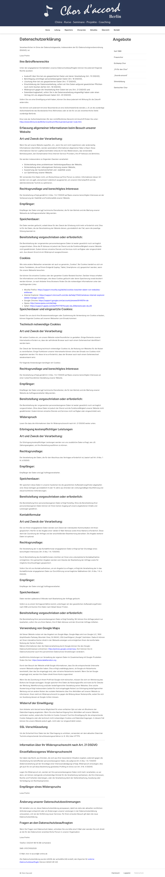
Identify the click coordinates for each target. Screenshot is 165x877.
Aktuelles (93, 30)
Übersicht (105, 30)
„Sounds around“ (120, 75)
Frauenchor (118, 57)
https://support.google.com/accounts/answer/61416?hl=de (63, 300)
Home (47, 30)
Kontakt (117, 30)
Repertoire (69, 30)
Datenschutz (139, 873)
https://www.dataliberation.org (44, 660)
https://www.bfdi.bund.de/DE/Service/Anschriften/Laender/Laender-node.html (50, 122)
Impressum (116, 873)
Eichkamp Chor (120, 63)
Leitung (57, 30)
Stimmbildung (119, 81)
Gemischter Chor (121, 87)
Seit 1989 (117, 51)
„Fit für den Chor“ (121, 69)
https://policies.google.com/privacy (62, 649)
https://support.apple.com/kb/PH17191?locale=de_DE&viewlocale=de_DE (61, 306)
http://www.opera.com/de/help (43, 303)
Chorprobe (81, 30)
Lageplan (127, 873)
